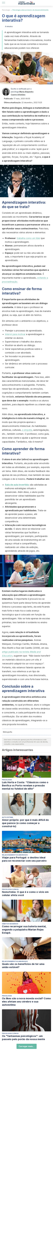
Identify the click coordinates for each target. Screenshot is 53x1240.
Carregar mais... (27, 1046)
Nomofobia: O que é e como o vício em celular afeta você (25, 893)
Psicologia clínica (10, 889)
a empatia (27, 430)
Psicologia (6, 10)
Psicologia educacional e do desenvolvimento (30, 10)
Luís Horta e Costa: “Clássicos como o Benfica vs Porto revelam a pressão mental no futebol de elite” (25, 785)
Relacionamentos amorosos (15, 855)
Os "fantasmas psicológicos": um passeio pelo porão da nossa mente (23, 1038)
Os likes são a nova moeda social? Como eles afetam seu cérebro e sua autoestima (26, 1001)
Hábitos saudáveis (10, 924)
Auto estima (7, 817)
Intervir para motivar (15, 334)
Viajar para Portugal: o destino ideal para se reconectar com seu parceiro (24, 859)
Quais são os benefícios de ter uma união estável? (23, 966)
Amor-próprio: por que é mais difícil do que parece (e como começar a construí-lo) (25, 823)
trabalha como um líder (28, 238)
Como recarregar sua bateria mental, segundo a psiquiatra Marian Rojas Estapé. (24, 929)
